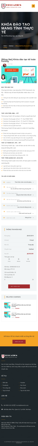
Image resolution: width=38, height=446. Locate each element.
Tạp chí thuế (6, 390)
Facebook (5, 385)
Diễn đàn (5, 382)
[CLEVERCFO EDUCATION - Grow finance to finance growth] (11, 6)
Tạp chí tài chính (25, 390)
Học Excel (23, 385)
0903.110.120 (19, 341)
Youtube (22, 382)
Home (5, 46)
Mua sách (23, 388)
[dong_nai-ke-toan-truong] (19, 74)
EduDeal (11, 46)
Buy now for (19, 286)
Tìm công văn (6, 388)
